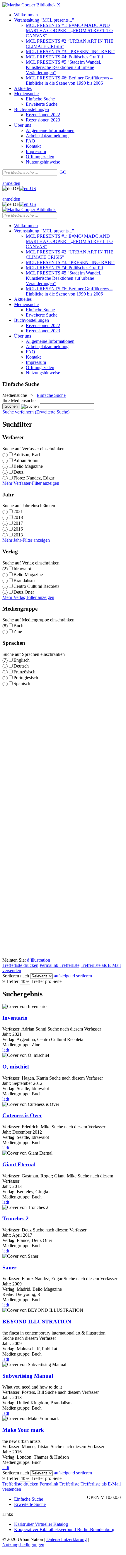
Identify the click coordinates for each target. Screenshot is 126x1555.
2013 (18, 534)
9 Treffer (10, 981)
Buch (18, 625)
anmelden (11, 183)
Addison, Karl (26, 454)
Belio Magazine (28, 466)
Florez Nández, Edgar (33, 477)
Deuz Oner (23, 592)
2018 (18, 517)
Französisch (24, 671)
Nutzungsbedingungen (23, 1544)
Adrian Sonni (25, 460)
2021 (18, 511)
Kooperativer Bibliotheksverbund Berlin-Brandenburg (64, 1529)
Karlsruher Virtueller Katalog (41, 1524)
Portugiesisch (25, 677)
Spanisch (21, 683)
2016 (18, 529)
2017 (18, 523)
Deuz (18, 472)
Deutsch (21, 665)
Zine (17, 631)
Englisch (21, 660)
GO (63, 172)
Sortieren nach (15, 975)
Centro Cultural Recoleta (36, 586)
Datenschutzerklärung (66, 1539)
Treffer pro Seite (46, 981)
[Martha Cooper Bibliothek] (29, 4)
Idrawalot (22, 568)
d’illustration (38, 960)
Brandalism (24, 580)
